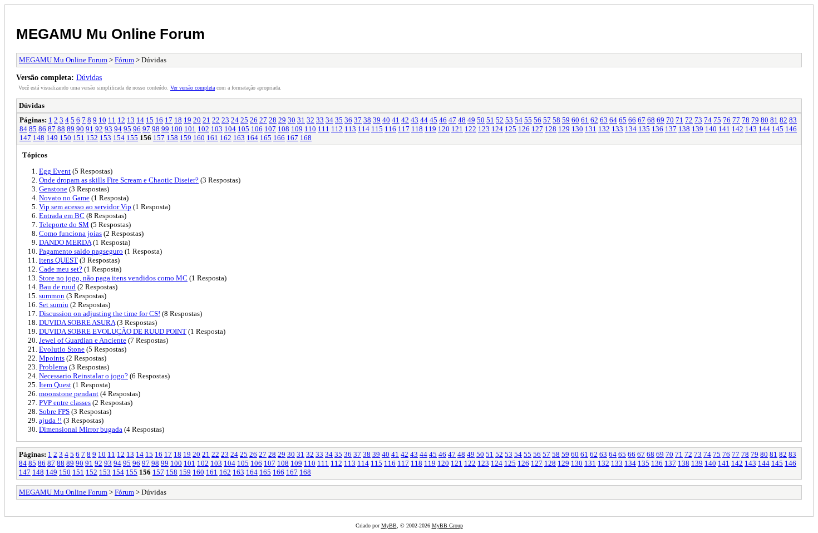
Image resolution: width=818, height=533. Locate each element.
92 (99, 129)
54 (519, 120)
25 (244, 120)
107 (270, 129)
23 (225, 120)
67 (641, 120)
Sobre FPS (54, 411)
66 (632, 120)
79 (755, 120)
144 (764, 129)
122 (470, 129)
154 (119, 138)
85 (33, 129)
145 (777, 129)
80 (764, 120)
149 (52, 138)
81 (774, 120)
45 (433, 120)
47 (452, 120)
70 (670, 120)
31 (301, 120)
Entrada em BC (62, 215)
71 (679, 120)
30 (291, 120)
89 (71, 129)
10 (102, 120)
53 (509, 120)
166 (279, 138)
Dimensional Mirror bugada (80, 429)
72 (689, 120)
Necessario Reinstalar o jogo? (83, 376)
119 (430, 129)
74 (708, 120)
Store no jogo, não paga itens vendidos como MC (113, 278)
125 (510, 129)
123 (484, 129)
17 (169, 120)
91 (89, 129)
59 (566, 120)
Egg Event (55, 171)
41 (396, 120)
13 (131, 120)
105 (243, 129)
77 (736, 120)
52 (500, 120)
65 (623, 120)
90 (80, 129)
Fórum (124, 60)
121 (457, 129)
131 (591, 129)
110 (310, 129)
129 (564, 129)
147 (25, 138)
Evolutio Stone (62, 349)
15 (150, 120)
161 (212, 138)
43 (414, 120)
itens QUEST (58, 260)
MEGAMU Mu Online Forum (110, 34)
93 (108, 129)
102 (203, 129)
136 (657, 129)
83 (793, 120)
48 (462, 120)
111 (323, 129)
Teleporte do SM (64, 224)
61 (585, 120)
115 (377, 129)
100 (177, 129)
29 (282, 120)
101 (190, 129)
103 (217, 129)
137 (671, 129)
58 (556, 120)
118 (417, 129)
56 (537, 120)
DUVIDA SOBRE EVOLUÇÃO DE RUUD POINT (112, 331)
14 (140, 120)
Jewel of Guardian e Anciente (82, 340)
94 (118, 129)
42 (405, 120)
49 (471, 120)
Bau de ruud (57, 287)
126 (524, 129)
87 (52, 129)
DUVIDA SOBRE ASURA (77, 322)
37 (358, 120)
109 (297, 129)
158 (172, 138)
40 (386, 120)
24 (235, 120)
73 (698, 120)
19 (187, 120)
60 (575, 120)
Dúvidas (89, 77)
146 (791, 129)
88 (61, 129)
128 (550, 129)
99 (165, 129)
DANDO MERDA (65, 242)
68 (651, 120)
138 (684, 129)
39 (377, 120)
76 (727, 120)
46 (443, 120)
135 (644, 129)
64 (613, 120)
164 (252, 138)
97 (146, 129)
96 (137, 129)
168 (306, 138)
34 (329, 120)
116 (390, 129)
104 (230, 129)
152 (92, 138)
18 (178, 120)
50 (481, 120)
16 (159, 120)
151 (79, 138)
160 (199, 138)
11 (112, 120)
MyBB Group (447, 525)
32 (310, 120)
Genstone (53, 189)
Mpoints (52, 358)
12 (121, 120)
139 (697, 129)
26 (254, 120)
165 (266, 138)
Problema (53, 367)
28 (273, 120)
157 (159, 138)
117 (404, 129)
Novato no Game (64, 198)
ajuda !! (50, 420)
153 (105, 138)
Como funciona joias (70, 233)
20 (197, 120)
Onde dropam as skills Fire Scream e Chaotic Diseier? (119, 180)
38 (367, 120)
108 (283, 129)
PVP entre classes (65, 402)
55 (528, 120)
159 (185, 138)
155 (132, 138)
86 (42, 129)
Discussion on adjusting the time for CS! (99, 313)
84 (23, 129)
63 (604, 120)
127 (537, 129)
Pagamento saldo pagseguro (81, 251)
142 (737, 129)
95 (127, 129)
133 (617, 129)
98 (156, 129)
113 (350, 129)
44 (424, 120)
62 (594, 120)
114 (363, 129)
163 (239, 138)
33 (320, 120)
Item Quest (55, 385)
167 (292, 138)
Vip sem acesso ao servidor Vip (85, 207)
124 (497, 129)
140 (711, 129)
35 (339, 120)
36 (348, 120)
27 (263, 120)
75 (717, 120)
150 (65, 138)
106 (257, 129)
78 (746, 120)
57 (547, 120)
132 (604, 129)
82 (783, 120)
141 (724, 129)
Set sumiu (53, 304)
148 (39, 138)
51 (490, 120)
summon (52, 296)
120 (444, 129)
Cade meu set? (60, 269)
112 (337, 129)
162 (225, 138)
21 (206, 120)
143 (751, 129)
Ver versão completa (192, 88)
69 (660, 120)
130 (577, 129)
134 (631, 129)
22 (216, 120)
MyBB (389, 525)
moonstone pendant (68, 393)
